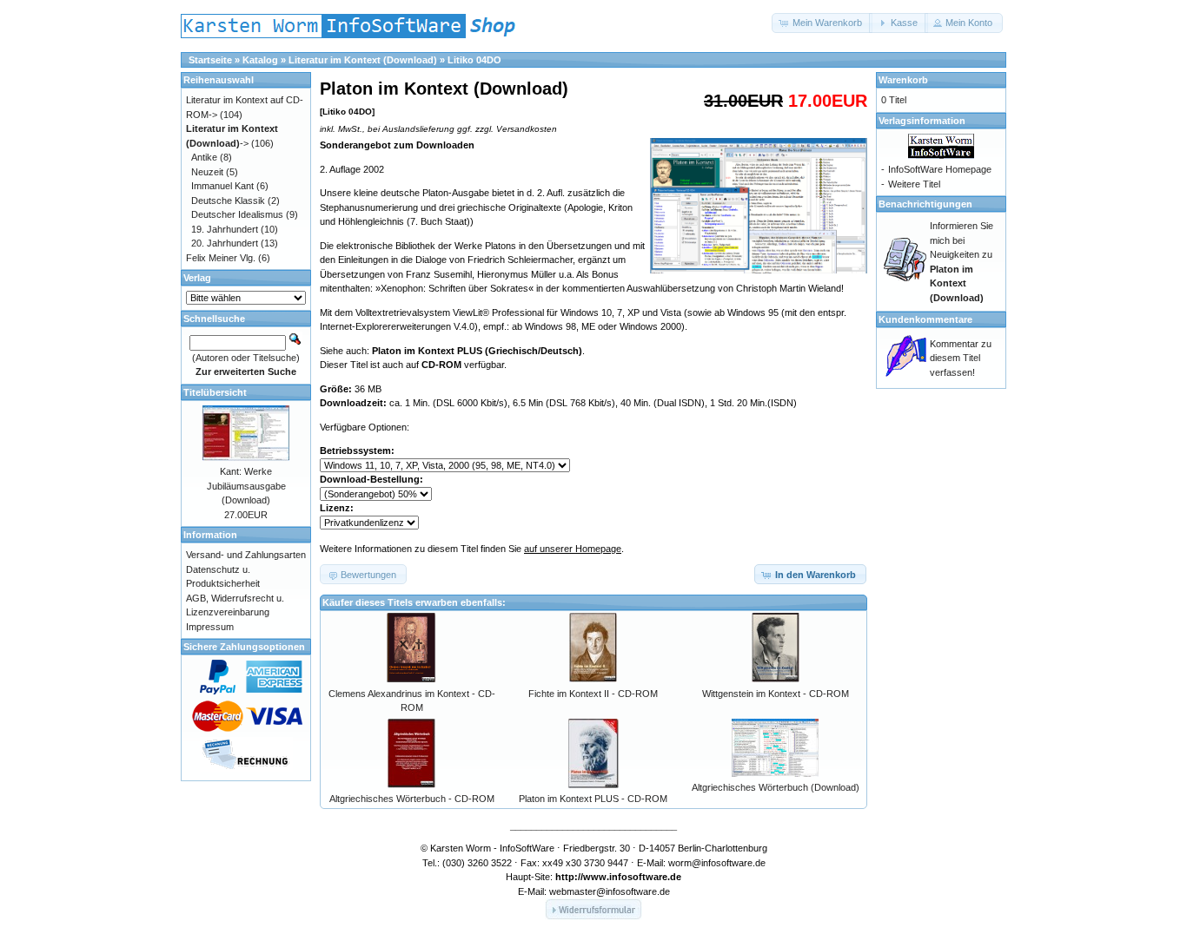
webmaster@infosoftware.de (609, 891)
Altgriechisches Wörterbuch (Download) (775, 787)
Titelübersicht (215, 392)
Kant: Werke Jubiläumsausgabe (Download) (246, 485)
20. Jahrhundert (224, 243)
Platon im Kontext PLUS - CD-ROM (593, 798)
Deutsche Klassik (228, 200)
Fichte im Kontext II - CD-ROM (593, 693)
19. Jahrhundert (224, 229)
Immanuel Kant (222, 186)
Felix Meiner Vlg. (220, 258)
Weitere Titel (914, 184)
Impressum (210, 627)
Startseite (210, 60)
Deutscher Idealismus (237, 214)
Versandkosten (526, 129)
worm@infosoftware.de (717, 863)
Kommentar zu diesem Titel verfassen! (960, 358)
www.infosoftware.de (632, 877)
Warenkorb (903, 80)
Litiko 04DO (474, 60)
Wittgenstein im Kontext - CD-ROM (775, 693)
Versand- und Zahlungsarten (246, 554)
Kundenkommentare (925, 319)
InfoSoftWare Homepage (939, 169)
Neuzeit (207, 172)
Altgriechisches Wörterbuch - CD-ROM (411, 798)
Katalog (260, 60)
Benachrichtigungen (925, 204)
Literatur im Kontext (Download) (362, 60)
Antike (204, 157)
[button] (822, 23)
